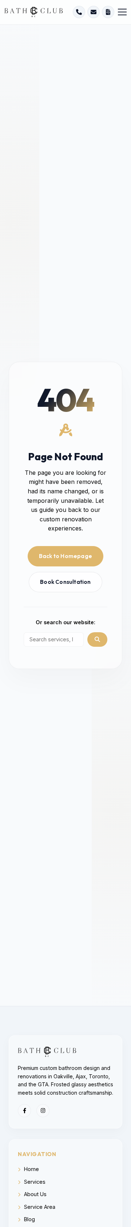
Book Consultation (65, 581)
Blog (29, 1219)
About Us (35, 1194)
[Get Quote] (108, 12)
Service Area (39, 1207)
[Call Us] (79, 12)
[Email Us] (93, 12)
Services (34, 1182)
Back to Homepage (65, 556)
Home (31, 1169)
